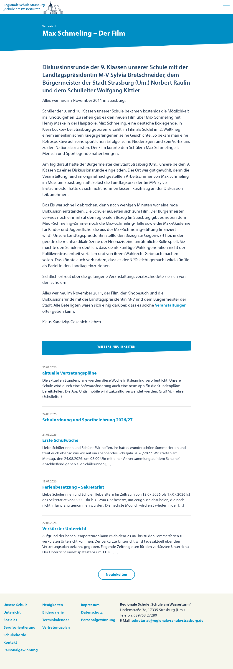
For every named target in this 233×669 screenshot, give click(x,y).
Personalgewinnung (20, 649)
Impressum (90, 604)
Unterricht (12, 612)
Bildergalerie (53, 612)
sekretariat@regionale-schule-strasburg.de (167, 620)
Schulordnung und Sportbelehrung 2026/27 (87, 419)
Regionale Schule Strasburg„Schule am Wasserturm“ (24, 7)
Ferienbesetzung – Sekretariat (73, 487)
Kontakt (10, 642)
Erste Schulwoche (60, 440)
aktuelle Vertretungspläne (69, 373)
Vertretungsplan (56, 627)
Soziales (10, 619)
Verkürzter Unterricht (64, 528)
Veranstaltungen (171, 305)
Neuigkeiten (116, 574)
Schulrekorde (14, 634)
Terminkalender (55, 619)
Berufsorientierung (19, 627)
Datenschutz (92, 612)
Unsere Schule (15, 604)
